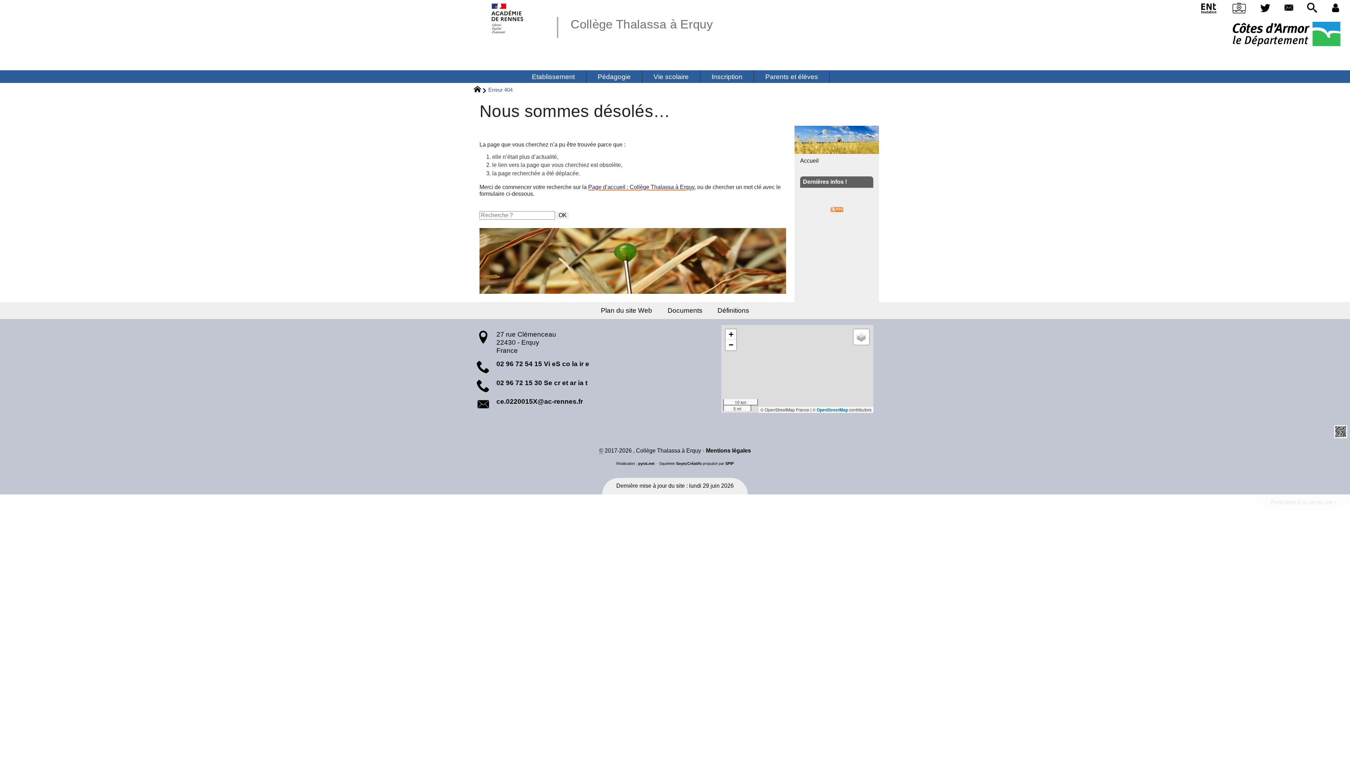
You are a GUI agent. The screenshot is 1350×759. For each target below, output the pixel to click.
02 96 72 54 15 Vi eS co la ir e (542, 364)
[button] (1312, 8)
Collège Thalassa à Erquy (642, 24)
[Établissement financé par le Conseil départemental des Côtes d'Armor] (1286, 34)
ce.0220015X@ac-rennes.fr (539, 401)
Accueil (809, 161)
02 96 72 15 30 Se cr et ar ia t (541, 383)
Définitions (733, 310)
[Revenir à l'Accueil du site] (480, 90)
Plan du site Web (626, 310)
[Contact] (1288, 8)
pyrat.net (646, 463)
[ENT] (1209, 9)
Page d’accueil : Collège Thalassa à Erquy (641, 187)
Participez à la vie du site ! (1303, 502)
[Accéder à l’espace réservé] (1335, 8)
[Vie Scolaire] (1239, 9)
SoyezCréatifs (689, 463)
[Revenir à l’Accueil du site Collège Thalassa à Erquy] (508, 18)
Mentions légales (728, 451)
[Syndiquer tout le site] (837, 209)
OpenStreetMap (832, 410)
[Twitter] (1265, 8)
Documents (685, 310)
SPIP (729, 463)
